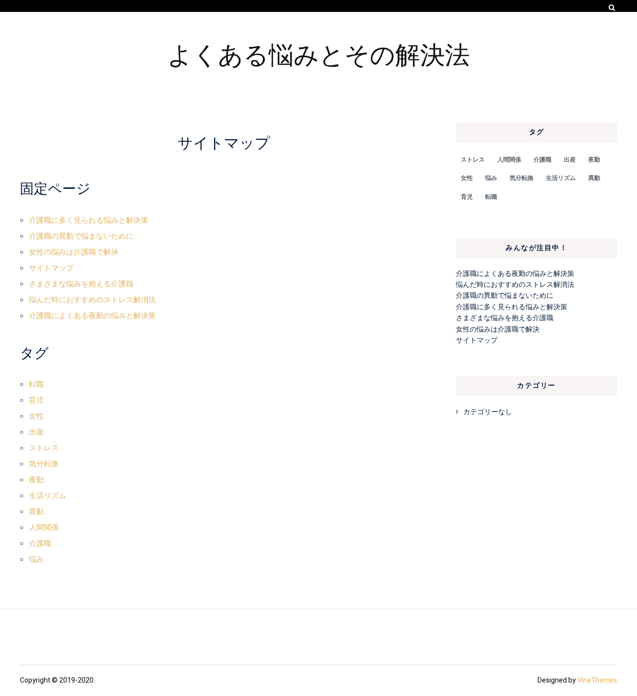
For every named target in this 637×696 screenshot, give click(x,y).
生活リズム (47, 495)
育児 (36, 400)
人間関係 (44, 527)
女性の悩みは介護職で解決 (73, 252)
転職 (36, 384)
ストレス (44, 447)
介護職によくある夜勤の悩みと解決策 (92, 315)
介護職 (40, 543)
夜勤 (36, 479)
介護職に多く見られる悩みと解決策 (88, 220)
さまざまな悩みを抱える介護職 (81, 283)
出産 (36, 432)
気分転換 (44, 463)
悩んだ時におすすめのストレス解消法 (92, 299)
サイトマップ (51, 267)
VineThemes (597, 680)
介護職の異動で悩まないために (81, 236)
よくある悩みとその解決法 (318, 53)
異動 (36, 511)
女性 (36, 416)
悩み (36, 559)
